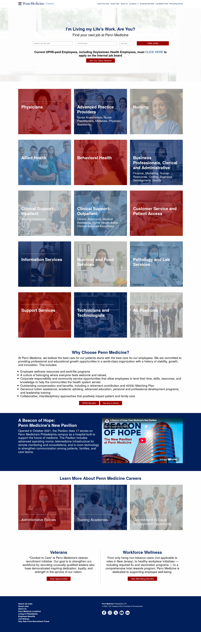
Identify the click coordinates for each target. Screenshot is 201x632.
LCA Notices (23, 618)
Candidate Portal (162, 3)
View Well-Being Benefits (142, 578)
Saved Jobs (115, 3)
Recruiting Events (176, 3)
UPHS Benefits (89, 403)
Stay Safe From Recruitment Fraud (33, 621)
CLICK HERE (154, 52)
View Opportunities (58, 578)
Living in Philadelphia (28, 613)
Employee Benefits (147, 3)
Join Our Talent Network (100, 60)
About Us (124, 3)
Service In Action (111, 403)
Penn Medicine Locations (29, 611)
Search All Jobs (103, 3)
